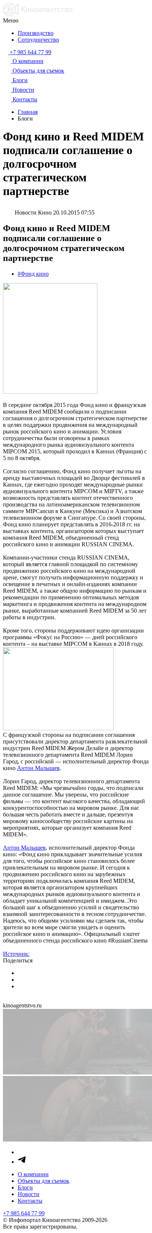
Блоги (25, 1187)
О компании (33, 1174)
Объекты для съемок (43, 1181)
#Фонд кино (33, 274)
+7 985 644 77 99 (24, 1213)
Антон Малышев (38, 768)
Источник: (16, 954)
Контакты (30, 1201)
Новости (28, 1194)
